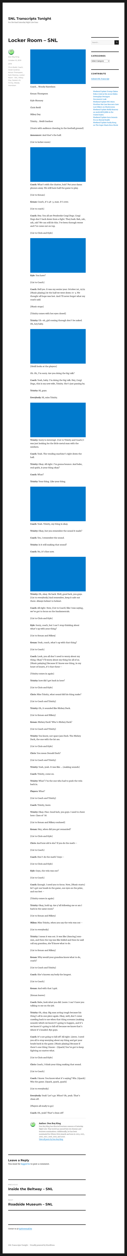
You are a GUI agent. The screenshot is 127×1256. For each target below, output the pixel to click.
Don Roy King (13, 57)
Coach (20, 67)
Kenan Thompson (15, 72)
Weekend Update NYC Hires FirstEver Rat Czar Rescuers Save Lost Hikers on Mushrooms (106, 104)
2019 (10, 64)
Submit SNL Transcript (100, 79)
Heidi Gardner (14, 70)
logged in (25, 1164)
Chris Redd (12, 67)
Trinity (10, 83)
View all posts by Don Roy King (51, 1139)
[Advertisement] (58, 67)
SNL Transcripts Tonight (29, 18)
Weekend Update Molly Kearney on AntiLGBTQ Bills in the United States (105, 112)
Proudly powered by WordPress (42, 1245)
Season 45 (16, 80)
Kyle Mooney (13, 75)
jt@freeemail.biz (25, 1229)
